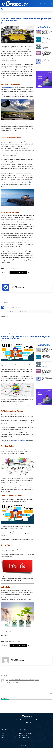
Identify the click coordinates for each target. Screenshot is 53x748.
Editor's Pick (44, 42)
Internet (43, 63)
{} (24, 311)
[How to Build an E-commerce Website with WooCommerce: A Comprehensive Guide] (38, 53)
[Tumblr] (47, 3)
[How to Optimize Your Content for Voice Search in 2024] (38, 47)
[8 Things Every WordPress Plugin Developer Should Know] (38, 39)
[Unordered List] (17, 312)
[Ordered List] (15, 312)
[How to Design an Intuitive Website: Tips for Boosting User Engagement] (38, 32)
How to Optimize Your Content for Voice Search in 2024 (47, 46)
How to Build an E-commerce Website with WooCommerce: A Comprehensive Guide (46, 53)
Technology (6, 15)
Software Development (9, 268)
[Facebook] (40, 3)
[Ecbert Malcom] (2, 23)
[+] (26, 311)
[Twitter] (49, 3)
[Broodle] (13, 3)
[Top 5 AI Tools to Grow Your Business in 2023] (38, 61)
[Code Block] (20, 312)
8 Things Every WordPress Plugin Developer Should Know (46, 39)
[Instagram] (42, 3)
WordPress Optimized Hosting (29, 745)
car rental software (7, 87)
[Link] (22, 312)
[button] (1, 9)
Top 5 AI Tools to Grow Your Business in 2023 (47, 60)
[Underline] (11, 312)
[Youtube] (51, 3)
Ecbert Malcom (15, 286)
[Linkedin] (45, 3)
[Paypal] (37, 719)
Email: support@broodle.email (26, 723)
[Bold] (7, 312)
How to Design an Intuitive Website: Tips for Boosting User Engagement (47, 32)
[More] (28, 272)
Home (2, 15)
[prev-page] (37, 66)
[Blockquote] (18, 312)
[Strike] (13, 312)
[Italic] (9, 312)
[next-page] (39, 66)
